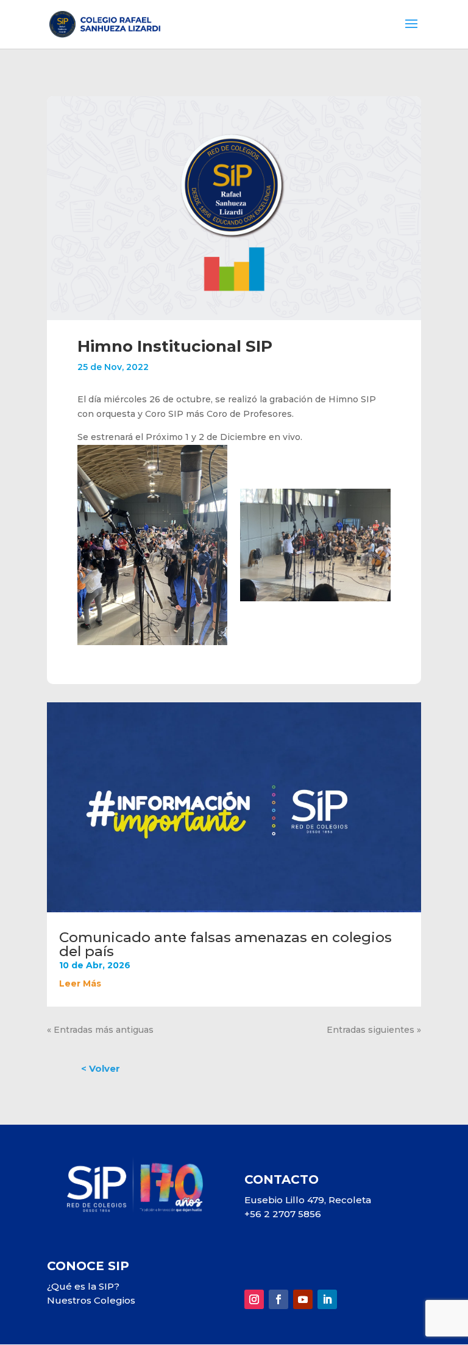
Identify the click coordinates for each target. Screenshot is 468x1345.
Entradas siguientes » (374, 1029)
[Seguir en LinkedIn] (327, 1299)
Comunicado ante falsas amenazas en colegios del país (225, 944)
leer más (80, 983)
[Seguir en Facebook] (278, 1299)
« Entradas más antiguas (100, 1029)
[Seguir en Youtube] (303, 1299)
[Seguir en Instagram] (254, 1299)
